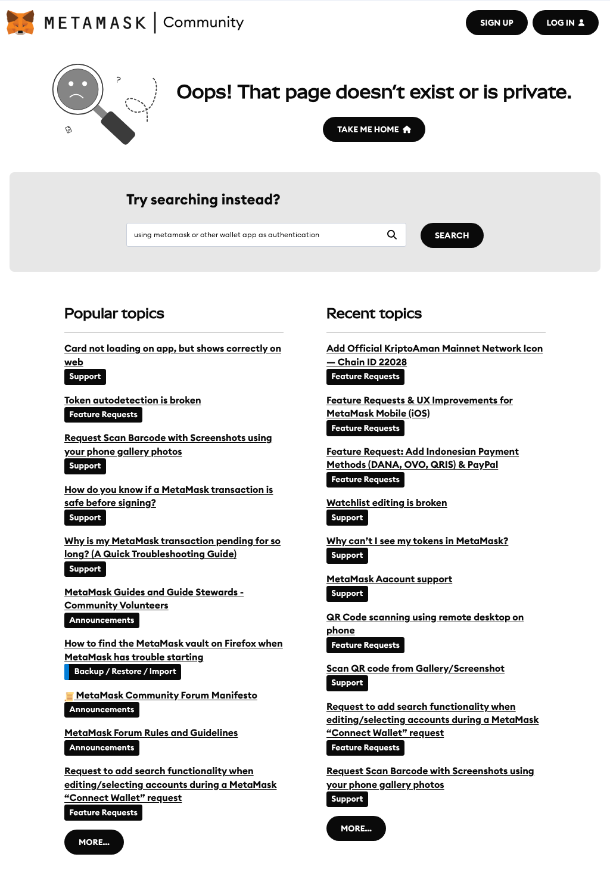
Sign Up (496, 22)
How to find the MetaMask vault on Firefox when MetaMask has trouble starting (173, 650)
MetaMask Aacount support (389, 579)
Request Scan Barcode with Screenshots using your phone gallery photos (168, 444)
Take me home (368, 129)
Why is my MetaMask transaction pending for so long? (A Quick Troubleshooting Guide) (172, 547)
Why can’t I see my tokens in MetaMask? (417, 541)
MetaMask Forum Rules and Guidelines (151, 733)
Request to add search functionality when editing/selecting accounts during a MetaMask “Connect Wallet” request (170, 784)
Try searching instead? (203, 200)
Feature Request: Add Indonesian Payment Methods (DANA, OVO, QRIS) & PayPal (422, 458)
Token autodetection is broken (132, 400)
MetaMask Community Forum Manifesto (165, 695)
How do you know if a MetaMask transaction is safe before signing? (168, 496)
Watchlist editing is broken (386, 503)
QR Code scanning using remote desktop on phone (425, 623)
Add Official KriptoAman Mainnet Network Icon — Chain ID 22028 (434, 355)
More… (94, 842)
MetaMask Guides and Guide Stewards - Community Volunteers (154, 598)
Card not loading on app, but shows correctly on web (172, 355)
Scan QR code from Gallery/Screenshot (415, 669)
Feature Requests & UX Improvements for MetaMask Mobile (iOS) (419, 407)
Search (452, 235)
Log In (561, 22)
